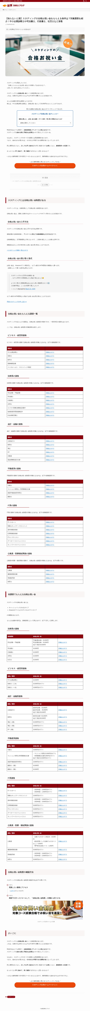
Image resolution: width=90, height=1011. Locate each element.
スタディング (11, 997)
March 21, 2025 (30, 289)
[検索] (86, 1)
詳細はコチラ (50, 352)
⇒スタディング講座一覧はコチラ (17, 250)
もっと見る (45, 184)
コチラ (12, 891)
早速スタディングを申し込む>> (17, 301)
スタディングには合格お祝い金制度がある (28, 181)
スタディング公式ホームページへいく (45, 165)
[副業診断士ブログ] (14, 5)
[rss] (84, 1)
